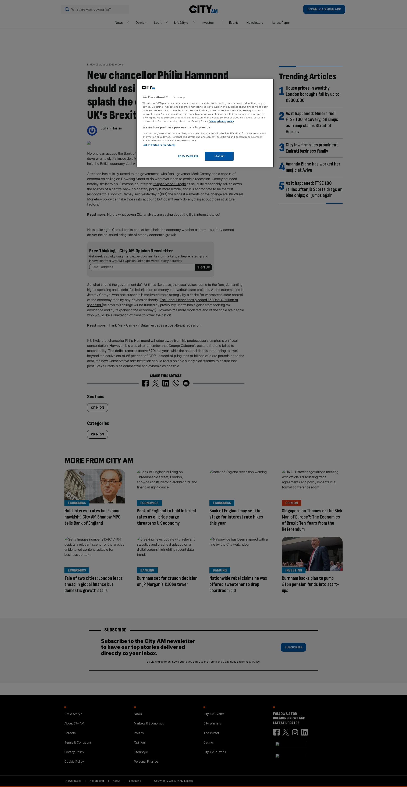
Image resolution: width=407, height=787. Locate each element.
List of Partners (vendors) (158, 144)
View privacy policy (221, 121)
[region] (205, 123)
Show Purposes (188, 155)
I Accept (219, 155)
